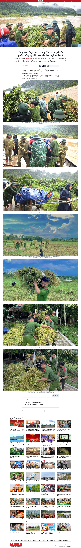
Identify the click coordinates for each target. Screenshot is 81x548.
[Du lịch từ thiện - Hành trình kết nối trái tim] (17, 464)
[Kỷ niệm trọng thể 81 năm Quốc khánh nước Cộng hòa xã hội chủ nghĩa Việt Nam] (64, 438)
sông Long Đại (38, 69)
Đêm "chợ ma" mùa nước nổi (15, 532)
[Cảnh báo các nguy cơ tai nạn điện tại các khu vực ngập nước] (17, 514)
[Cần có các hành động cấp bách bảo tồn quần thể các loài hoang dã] (64, 451)
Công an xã (37, 75)
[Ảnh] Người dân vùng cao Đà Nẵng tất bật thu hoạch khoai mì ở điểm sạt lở (17, 481)
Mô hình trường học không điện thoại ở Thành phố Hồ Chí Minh (64, 469)
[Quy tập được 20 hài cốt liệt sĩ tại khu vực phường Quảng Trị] (64, 424)
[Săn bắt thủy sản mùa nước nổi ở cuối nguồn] (33, 476)
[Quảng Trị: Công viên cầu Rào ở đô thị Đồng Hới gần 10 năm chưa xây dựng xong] (48, 424)
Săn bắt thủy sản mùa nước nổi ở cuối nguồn (32, 481)
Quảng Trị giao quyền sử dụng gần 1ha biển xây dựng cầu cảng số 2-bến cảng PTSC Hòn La (17, 444)
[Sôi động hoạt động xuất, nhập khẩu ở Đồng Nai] (33, 464)
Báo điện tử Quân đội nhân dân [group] (62, 540)
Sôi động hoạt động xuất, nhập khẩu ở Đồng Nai (32, 469)
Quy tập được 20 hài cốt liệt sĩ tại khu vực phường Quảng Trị (63, 430)
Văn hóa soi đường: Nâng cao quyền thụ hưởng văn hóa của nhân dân (47, 519)
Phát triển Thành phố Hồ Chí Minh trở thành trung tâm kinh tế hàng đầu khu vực (32, 520)
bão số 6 (47, 410)
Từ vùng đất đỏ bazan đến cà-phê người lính (16, 457)
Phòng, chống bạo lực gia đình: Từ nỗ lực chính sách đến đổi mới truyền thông (47, 533)
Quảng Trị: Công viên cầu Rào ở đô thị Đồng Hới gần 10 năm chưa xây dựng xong (48, 430)
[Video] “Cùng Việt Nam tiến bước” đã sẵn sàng (32, 443)
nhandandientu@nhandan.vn (66, 546)
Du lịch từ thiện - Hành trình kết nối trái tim (16, 469)
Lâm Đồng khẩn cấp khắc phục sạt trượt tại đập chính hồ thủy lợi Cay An (63, 519)
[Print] (48, 66)
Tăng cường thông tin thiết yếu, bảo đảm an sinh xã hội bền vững (40, 50)
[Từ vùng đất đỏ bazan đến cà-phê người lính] (17, 451)
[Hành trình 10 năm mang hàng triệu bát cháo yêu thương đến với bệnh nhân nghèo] (64, 488)
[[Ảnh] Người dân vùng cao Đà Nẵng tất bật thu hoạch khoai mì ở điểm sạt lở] (17, 476)
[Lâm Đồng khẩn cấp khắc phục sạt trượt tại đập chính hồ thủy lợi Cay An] (64, 514)
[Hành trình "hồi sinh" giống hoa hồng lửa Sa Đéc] (33, 501)
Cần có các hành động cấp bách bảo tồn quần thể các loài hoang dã (63, 457)
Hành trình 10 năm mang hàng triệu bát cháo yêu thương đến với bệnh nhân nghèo (64, 494)
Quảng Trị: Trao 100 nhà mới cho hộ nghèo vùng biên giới (33, 404)
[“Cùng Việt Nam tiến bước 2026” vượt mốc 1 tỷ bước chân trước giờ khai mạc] (17, 424)
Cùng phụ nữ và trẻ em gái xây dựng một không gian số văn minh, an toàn (17, 493)
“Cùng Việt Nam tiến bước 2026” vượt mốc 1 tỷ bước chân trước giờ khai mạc (17, 430)
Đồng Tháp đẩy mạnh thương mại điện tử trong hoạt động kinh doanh (63, 507)
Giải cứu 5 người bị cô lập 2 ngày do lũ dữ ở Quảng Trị (33, 402)
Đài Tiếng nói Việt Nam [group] (51, 540)
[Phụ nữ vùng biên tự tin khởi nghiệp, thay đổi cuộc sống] (48, 488)
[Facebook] (40, 66)
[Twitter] (43, 66)
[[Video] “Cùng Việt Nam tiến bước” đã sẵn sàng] (33, 438)
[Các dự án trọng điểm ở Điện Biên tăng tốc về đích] (33, 451)
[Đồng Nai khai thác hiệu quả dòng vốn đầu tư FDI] (64, 476)
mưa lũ (20, 60)
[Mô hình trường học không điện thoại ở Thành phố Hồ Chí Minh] (64, 464)
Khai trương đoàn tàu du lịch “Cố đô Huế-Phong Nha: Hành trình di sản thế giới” (33, 430)
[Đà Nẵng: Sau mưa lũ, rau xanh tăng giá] (64, 527)
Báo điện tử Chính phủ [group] (32, 540)
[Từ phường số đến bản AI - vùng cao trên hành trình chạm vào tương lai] (48, 451)
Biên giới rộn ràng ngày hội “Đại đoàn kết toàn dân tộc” (48, 469)
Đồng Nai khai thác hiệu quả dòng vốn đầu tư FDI (63, 481)
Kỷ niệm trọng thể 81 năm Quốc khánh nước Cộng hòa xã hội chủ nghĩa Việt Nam (63, 444)
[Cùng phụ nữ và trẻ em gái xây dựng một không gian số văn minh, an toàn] (17, 488)
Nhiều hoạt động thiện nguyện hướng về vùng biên (17, 507)
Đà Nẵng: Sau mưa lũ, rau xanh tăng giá (64, 532)
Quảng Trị (52, 410)
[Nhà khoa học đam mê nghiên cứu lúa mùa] (33, 488)
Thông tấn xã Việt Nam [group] (42, 540)
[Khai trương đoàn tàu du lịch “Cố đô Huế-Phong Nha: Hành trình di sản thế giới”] (33, 424)
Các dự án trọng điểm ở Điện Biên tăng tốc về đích (32, 457)
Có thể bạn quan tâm (17, 418)
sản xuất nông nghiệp (40, 410)
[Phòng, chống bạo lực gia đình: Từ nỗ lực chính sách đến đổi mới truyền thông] (48, 527)
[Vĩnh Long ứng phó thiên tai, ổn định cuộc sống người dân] (48, 501)
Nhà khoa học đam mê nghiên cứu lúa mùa (32, 493)
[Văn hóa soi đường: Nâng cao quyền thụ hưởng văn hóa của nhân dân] (48, 514)
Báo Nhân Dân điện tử (40, 1)
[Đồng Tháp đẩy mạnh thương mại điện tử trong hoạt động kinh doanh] (64, 501)
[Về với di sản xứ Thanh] (48, 476)
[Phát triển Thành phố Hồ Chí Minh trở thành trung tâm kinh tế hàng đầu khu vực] (33, 514)
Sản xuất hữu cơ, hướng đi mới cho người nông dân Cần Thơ (32, 533)
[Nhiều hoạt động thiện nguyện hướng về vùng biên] (17, 501)
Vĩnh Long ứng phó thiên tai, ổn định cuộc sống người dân (47, 507)
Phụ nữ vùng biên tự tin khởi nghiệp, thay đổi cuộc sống (47, 493)
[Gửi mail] (45, 66)
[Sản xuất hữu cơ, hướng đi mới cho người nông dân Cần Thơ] (33, 527)
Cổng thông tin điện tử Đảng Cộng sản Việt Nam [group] (18, 540)
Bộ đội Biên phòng (32, 410)
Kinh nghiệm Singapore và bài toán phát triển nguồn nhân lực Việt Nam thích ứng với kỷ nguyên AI (47, 444)
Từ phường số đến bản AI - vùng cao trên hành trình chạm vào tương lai (47, 457)
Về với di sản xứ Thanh (45, 480)
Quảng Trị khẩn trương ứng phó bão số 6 (31, 400)
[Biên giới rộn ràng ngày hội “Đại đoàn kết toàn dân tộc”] (48, 464)
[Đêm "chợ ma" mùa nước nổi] (17, 527)
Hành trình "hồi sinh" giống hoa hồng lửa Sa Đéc (32, 507)
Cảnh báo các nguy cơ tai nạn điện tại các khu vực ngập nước (16, 519)
